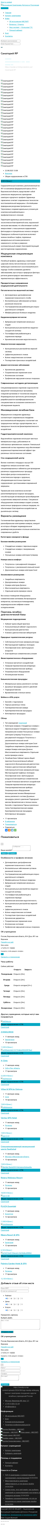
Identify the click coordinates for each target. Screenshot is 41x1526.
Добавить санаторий (13, 1453)
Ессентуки (9, 1214)
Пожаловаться (11, 824)
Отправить (12, 853)
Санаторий (23, 723)
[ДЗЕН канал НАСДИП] (29, 1432)
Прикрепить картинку (9, 1315)
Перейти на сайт (7, 942)
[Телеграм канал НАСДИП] (10, 1432)
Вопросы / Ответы (16, 24)
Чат (2, 954)
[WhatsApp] (15, 830)
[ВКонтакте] (6, 830)
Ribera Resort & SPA (10, 1235)
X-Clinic (4, 1060)
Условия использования (14, 1422)
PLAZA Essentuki (8, 1206)
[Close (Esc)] (2, 1521)
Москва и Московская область (17, 1157)
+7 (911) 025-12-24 (12, 1404)
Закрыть (4, 853)
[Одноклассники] (9, 830)
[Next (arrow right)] (4, 1524)
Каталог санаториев (13, 16)
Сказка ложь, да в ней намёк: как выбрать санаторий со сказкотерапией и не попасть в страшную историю (22, 1493)
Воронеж (8, 174)
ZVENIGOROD (7, 1032)
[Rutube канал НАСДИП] (11, 1435)
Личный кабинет (15, 30)
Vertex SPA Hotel (9, 1118)
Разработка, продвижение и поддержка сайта (19, 1515)
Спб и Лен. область (12, 1068)
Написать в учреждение (10, 957)
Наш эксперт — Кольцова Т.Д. (21, 27)
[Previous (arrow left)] (2, 1524)
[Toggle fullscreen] (6, 1521)
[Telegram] (12, 830)
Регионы (8, 1125)
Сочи (7, 1097)
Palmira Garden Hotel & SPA (14, 1263)
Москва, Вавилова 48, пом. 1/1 (17, 1401)
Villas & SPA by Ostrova (11, 1089)
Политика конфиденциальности (17, 1425)
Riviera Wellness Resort (11, 1177)
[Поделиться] (4, 1521)
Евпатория (9, 1243)
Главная (8, 13)
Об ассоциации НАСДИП (19, 22)
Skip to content (6, 2)
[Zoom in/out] (8, 1521)
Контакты (9, 36)
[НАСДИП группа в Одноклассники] (15, 1441)
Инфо (7, 19)
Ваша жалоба (6, 850)
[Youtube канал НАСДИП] (11, 1438)
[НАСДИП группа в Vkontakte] (13, 1429)
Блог (7, 33)
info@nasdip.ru (10, 1407)
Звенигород (9, 1040)
